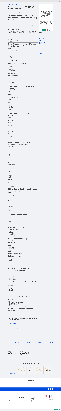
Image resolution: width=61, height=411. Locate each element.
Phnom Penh (9, 351)
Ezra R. (48, 367)
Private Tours (32, 398)
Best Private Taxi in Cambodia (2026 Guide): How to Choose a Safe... (47, 340)
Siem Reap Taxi (21, 396)
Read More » (17, 342)
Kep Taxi (20, 398)
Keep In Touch (11, 389)
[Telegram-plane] (52, 389)
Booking (32, 400)
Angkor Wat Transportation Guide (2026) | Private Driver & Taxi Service (13, 340)
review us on (12, 373)
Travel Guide (41, 53)
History (40, 40)
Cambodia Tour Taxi (5, 1)
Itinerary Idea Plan (42, 42)
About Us (32, 401)
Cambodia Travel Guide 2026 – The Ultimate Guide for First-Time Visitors (24, 353)
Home (31, 395)
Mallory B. (30, 367)
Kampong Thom (41, 44)
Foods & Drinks (41, 38)
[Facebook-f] (12, 11)
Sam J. (39, 367)
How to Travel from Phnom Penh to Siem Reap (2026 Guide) (12, 353)
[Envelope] (47, 30)
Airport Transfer (33, 397)
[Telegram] (49, 30)
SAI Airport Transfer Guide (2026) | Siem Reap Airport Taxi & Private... (24, 340)
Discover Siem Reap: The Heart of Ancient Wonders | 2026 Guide (36, 340)
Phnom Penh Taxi (21, 395)
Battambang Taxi (21, 397)
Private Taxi (32, 396)
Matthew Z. (22, 367)
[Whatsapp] (13, 11)
